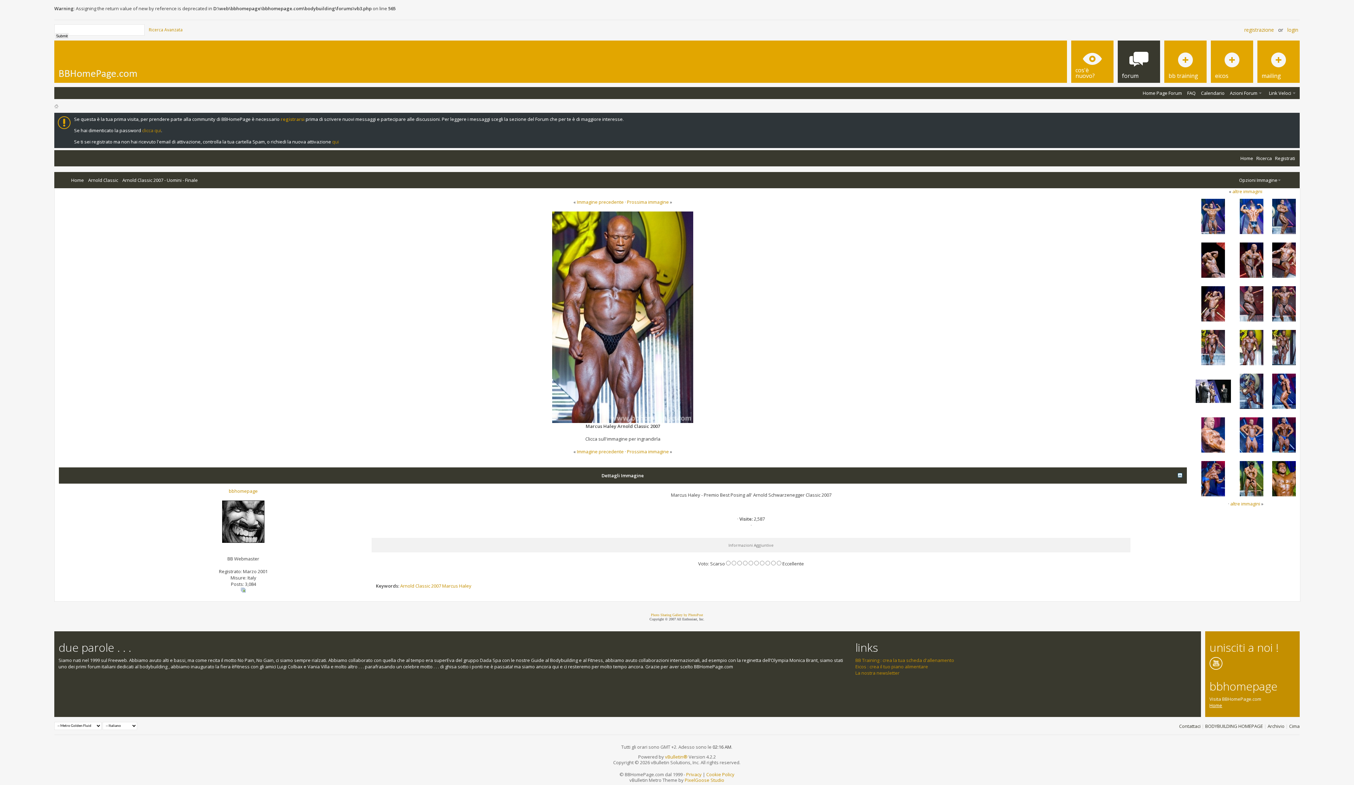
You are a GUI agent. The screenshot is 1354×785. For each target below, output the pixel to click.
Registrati (1285, 158)
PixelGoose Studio (704, 780)
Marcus (450, 586)
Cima (1294, 726)
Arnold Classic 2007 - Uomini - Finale (160, 180)
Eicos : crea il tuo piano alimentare (891, 666)
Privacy (694, 774)
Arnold (407, 586)
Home (1246, 158)
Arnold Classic (103, 180)
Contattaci (1190, 726)
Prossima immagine (648, 202)
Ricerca (1264, 158)
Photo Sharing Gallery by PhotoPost (677, 615)
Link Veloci (1280, 93)
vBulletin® (676, 757)
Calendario (1213, 93)
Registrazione (1259, 29)
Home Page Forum (1162, 93)
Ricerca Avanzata (166, 30)
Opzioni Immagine (1258, 180)
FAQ (1191, 93)
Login (1292, 29)
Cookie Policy (720, 774)
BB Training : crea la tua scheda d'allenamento (904, 660)
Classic (422, 586)
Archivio (1276, 726)
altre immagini (1247, 191)
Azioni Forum (1243, 93)
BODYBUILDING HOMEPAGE (1234, 726)
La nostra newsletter (877, 673)
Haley (465, 586)
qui (335, 142)
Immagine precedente (600, 202)
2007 (436, 586)
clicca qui (151, 130)
